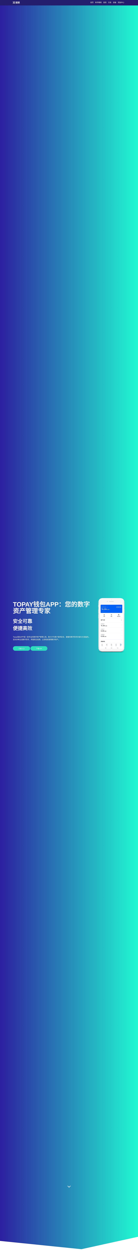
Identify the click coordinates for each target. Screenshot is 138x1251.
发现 (104, 2)
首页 (92, 2)
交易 (109, 2)
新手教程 (98, 2)
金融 (114, 2)
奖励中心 (121, 2)
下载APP (39, 648)
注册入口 (21, 648)
